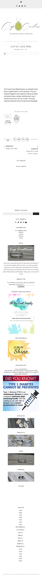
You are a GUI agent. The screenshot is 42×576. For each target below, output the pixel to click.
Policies (21, 232)
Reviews (21, 236)
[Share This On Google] (27, 139)
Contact (21, 234)
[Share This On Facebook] (15, 139)
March (19, 543)
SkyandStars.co (34, 574)
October (19, 530)
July (19, 532)
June (19, 535)
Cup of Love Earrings (29, 101)
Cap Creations (8, 41)
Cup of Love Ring (13, 89)
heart (26, 41)
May (19, 538)
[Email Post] (7, 140)
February (19, 546)
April (19, 541)
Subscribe (12, 284)
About (21, 238)
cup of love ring (18, 41)
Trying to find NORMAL (21, 369)
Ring (30, 41)
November (19, 527)
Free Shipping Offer (21, 230)
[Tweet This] (19, 139)
